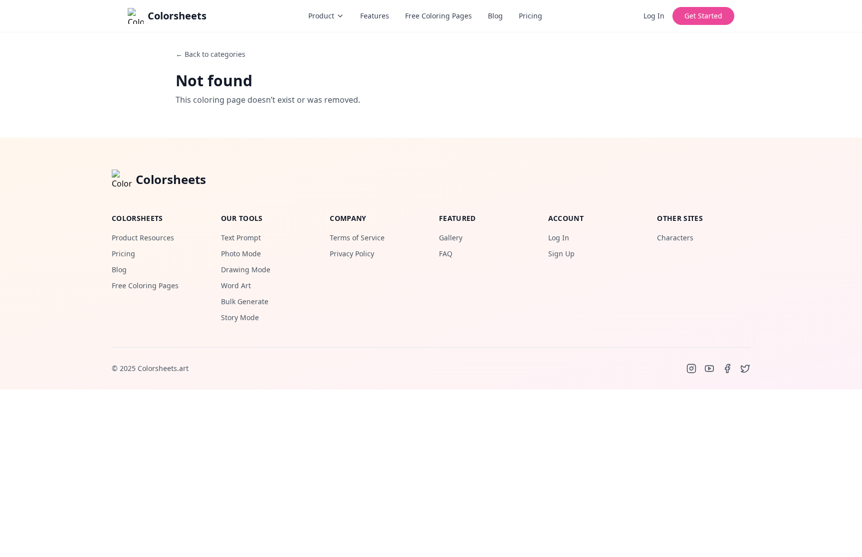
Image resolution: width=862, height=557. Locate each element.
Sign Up (561, 253)
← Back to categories (210, 54)
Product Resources (143, 237)
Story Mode (240, 317)
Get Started (703, 15)
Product (321, 15)
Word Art (236, 285)
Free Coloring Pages (438, 15)
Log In (654, 15)
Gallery (450, 237)
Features (374, 15)
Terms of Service (357, 237)
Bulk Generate (244, 301)
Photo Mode (241, 253)
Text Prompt (241, 237)
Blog (495, 15)
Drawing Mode (245, 269)
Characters (675, 237)
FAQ (445, 253)
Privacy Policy (352, 253)
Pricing (530, 15)
